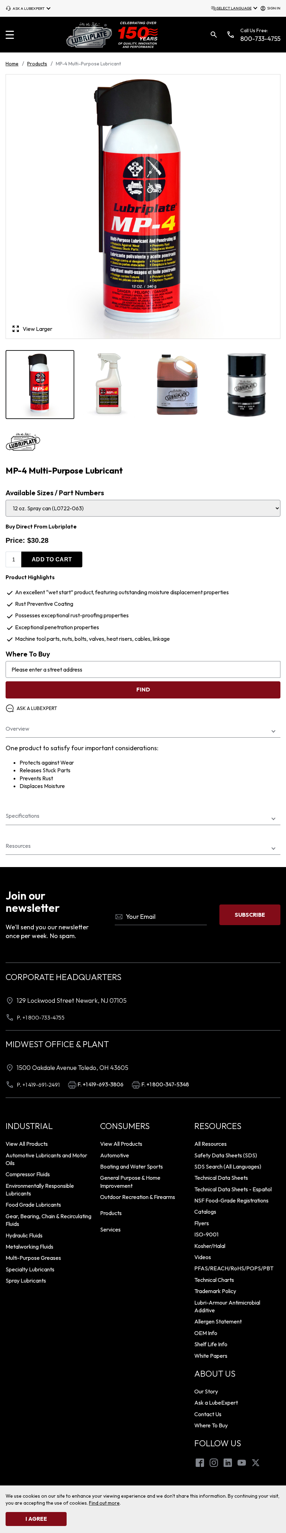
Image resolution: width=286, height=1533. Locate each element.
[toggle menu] (10, 34)
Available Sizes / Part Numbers (55, 492)
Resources (18, 846)
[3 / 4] (177, 384)
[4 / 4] (246, 384)
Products (37, 64)
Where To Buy (28, 654)
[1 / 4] (40, 384)
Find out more (104, 1503)
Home (12, 64)
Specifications (22, 815)
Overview (17, 728)
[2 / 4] (108, 384)
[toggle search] (214, 34)
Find (143, 689)
